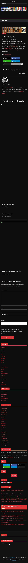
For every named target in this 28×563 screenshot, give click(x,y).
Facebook (4, 93)
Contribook (3, 410)
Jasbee (2, 421)
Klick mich (14, 475)
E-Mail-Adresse (5, 314)
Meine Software (4, 367)
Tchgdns (3, 436)
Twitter (21, 91)
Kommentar (4, 290)
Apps (2, 349)
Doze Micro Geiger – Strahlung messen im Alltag (11, 493)
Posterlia (3, 434)
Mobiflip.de (3, 425)
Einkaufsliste (4, 394)
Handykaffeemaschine (13, 46)
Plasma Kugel (16, 50)
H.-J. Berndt (3, 419)
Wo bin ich (3, 400)
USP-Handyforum (5, 445)
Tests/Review (4, 380)
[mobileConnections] (14, 105)
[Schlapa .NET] (2, 20)
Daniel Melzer (4, 412)
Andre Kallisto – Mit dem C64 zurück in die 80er (11, 501)
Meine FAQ (3, 396)
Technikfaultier (4, 440)
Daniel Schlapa (13, 39)
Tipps (2, 382)
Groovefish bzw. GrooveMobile (11, 271)
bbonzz (13, 45)
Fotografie (3, 358)
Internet (3, 365)
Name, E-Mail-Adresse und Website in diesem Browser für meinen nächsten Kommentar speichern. (12, 331)
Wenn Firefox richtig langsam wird (11, 70)
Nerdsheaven (4, 429)
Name (3, 308)
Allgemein (3, 347)
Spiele (2, 377)
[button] (7, 58)
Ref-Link (3, 454)
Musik (2, 369)
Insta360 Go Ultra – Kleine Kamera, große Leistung (12, 518)
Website (3, 320)
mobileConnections (8, 204)
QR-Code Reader (7, 214)
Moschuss (3, 427)
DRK (2, 354)
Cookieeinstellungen (6, 544)
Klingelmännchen (8, 48)
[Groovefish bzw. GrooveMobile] (14, 222)
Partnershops (10, 457)
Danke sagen (4, 392)
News (2, 371)
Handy (4, 33)
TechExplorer (4, 438)
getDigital (3, 417)
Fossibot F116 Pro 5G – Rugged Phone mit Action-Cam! (13, 524)
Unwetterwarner (4, 398)
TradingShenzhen (5, 442)
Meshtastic (3, 423)
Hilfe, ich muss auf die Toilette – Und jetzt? (10, 496)
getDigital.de (22, 73)
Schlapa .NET (9, 87)
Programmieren (4, 373)
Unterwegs (3, 384)
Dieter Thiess (4, 414)
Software (3, 375)
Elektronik (3, 356)
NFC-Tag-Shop (4, 432)
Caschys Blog (4, 408)
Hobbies (3, 362)
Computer (3, 352)
